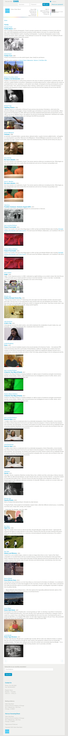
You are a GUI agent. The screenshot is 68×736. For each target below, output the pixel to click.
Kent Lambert (7, 272)
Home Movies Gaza (10, 580)
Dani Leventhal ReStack (10, 225)
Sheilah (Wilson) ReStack (10, 249)
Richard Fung (7, 105)
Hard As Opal (8, 419)
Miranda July (7, 296)
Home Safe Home (9, 610)
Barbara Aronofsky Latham (11, 77)
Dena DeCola (7, 158)
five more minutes (9, 159)
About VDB (33, 9)
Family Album (8, 28)
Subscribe (8, 674)
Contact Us (46, 14)
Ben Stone (7, 526)
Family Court (8, 55)
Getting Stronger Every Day (12, 298)
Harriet (6, 473)
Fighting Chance (9, 107)
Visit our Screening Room (12, 713)
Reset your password (57, 4)
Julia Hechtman (8, 321)
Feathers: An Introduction (12, 79)
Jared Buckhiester (9, 444)
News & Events (32, 15)
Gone (6, 345)
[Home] (13, 10)
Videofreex (7, 205)
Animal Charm (8, 54)
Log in (46, 4)
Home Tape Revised (10, 637)
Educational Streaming (33, 13)
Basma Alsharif (8, 578)
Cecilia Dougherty (8, 343)
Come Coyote (22, 230)
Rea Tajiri (6, 551)
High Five (7, 528)
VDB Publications (44, 11)
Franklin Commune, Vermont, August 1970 (17, 207)
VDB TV (47, 9)
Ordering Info (32, 11)
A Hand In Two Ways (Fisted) (13, 372)
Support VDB (45, 12)
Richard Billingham (9, 132)
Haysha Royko (8, 500)
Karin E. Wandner (8, 181)
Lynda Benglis (7, 635)
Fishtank (7, 134)
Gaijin (6, 274)
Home (5, 20)
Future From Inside (10, 227)
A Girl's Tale (8, 323)
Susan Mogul (7, 608)
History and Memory (10, 553)
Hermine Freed (8, 27)
